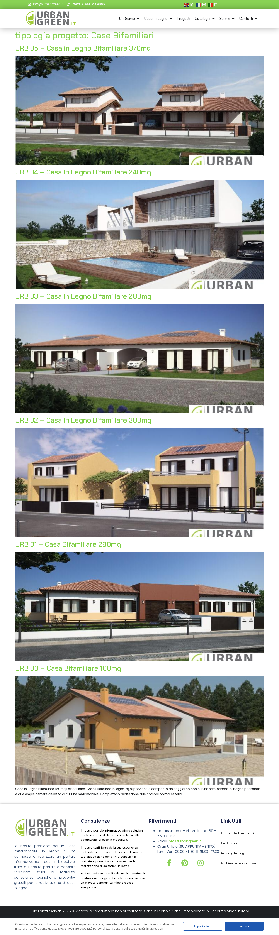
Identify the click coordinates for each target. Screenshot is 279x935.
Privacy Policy (232, 853)
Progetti (183, 18)
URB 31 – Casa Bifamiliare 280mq (68, 544)
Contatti (246, 18)
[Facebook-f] (169, 863)
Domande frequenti (237, 833)
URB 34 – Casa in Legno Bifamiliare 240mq (83, 172)
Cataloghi (202, 18)
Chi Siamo (127, 18)
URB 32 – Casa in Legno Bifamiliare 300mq (83, 420)
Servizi (224, 18)
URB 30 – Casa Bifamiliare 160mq (68, 668)
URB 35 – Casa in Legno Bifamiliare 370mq (83, 48)
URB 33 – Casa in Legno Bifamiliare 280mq (83, 296)
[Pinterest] (184, 863)
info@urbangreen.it (184, 841)
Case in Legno (155, 18)
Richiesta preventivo (238, 863)
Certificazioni (232, 843)
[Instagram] (200, 863)
